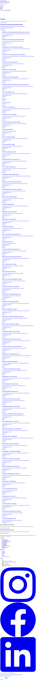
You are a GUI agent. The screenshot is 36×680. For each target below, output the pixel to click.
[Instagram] (18, 601)
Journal (1, 8)
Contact (3, 555)
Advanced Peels (4, 543)
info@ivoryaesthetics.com (6, 564)
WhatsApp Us (8, 533)
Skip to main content (3, 0)
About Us (3, 551)
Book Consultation (4, 10)
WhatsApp (7, 2)
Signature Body (4, 544)
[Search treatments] (0, 10)
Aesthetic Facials (4, 542)
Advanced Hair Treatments (6, 545)
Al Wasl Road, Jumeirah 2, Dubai (5, 1)
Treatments (1, 4)
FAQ (3, 554)
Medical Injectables (4, 539)
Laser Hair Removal (5, 540)
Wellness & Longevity (5, 547)
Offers (3, 553)
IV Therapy (3, 546)
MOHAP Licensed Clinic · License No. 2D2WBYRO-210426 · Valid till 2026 (11, 674)
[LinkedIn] (18, 671)
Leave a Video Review (6, 556)
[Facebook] (18, 636)
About (1, 6)
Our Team (1, 7)
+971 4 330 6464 (3, 2)
